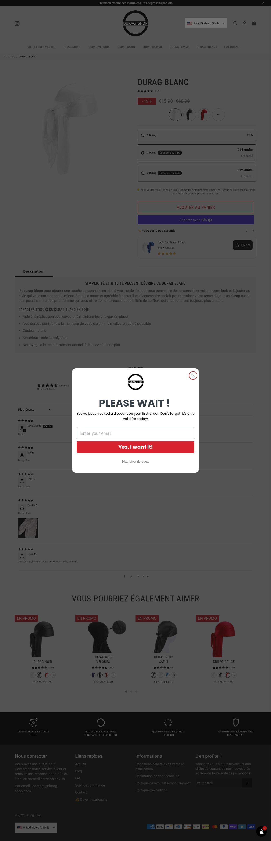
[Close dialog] (193, 375)
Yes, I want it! (135, 447)
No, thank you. (135, 461)
